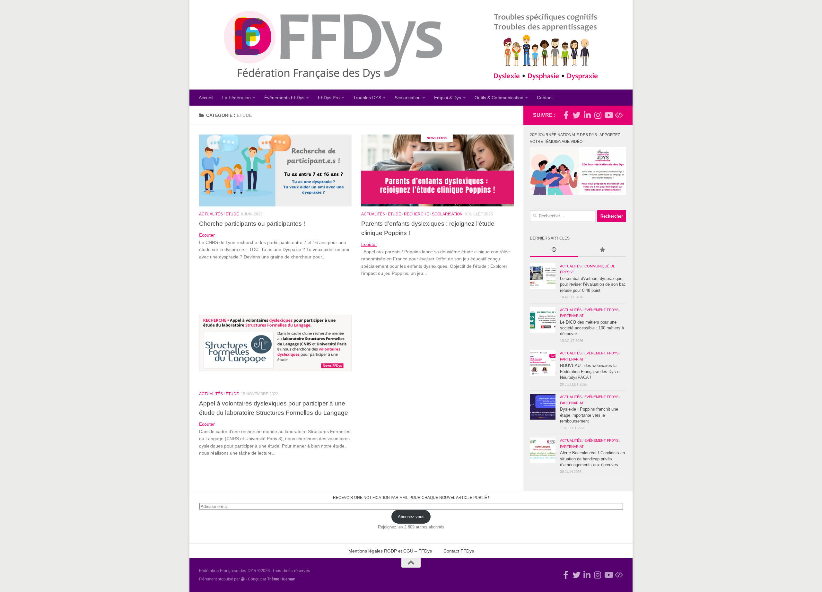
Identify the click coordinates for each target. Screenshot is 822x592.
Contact (545, 97)
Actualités (211, 214)
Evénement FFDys (601, 310)
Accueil (206, 97)
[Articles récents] (554, 250)
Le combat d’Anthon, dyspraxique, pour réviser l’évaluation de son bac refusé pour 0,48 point (593, 284)
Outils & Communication (499, 97)
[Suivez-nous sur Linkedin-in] (587, 115)
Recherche (416, 214)
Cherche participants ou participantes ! (252, 223)
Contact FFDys (458, 550)
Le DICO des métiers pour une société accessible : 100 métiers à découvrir (592, 328)
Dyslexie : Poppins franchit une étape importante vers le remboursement (589, 415)
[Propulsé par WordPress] (243, 579)
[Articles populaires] (602, 250)
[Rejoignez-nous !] (566, 115)
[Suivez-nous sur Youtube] (608, 115)
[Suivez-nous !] (577, 115)
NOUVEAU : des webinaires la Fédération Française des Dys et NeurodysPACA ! (590, 371)
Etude (232, 214)
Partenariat (572, 316)
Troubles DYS (367, 97)
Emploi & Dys (447, 97)
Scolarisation (408, 97)
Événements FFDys (284, 97)
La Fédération (236, 97)
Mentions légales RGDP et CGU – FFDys (390, 550)
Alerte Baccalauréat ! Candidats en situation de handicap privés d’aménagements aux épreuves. (592, 458)
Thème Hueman (281, 579)
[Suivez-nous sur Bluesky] (619, 115)
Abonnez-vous (411, 516)
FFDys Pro (329, 97)
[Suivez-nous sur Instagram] (598, 115)
